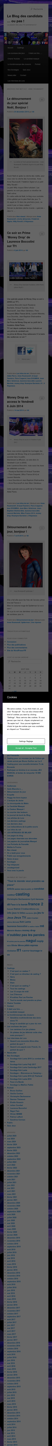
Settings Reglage (26, 741)
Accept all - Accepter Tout (26, 748)
